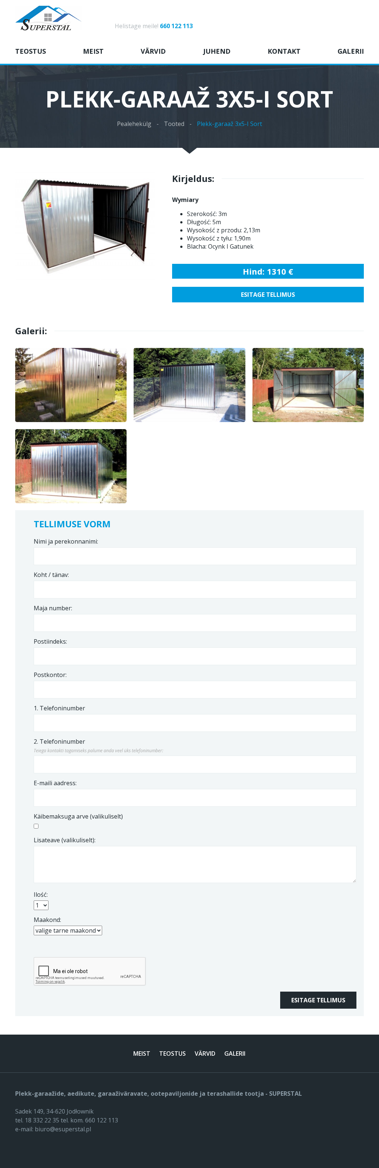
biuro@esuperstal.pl (63, 1129)
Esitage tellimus (268, 295)
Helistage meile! (154, 26)
